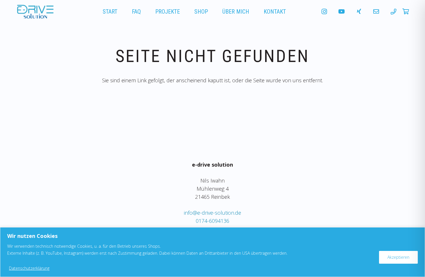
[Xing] (359, 11)
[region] (212, 252)
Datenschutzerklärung (29, 268)
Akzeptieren (398, 257)
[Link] (34, 11)
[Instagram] (324, 11)
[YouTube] (341, 11)
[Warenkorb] (405, 11)
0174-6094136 (212, 220)
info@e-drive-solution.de (212, 212)
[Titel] (376, 11)
